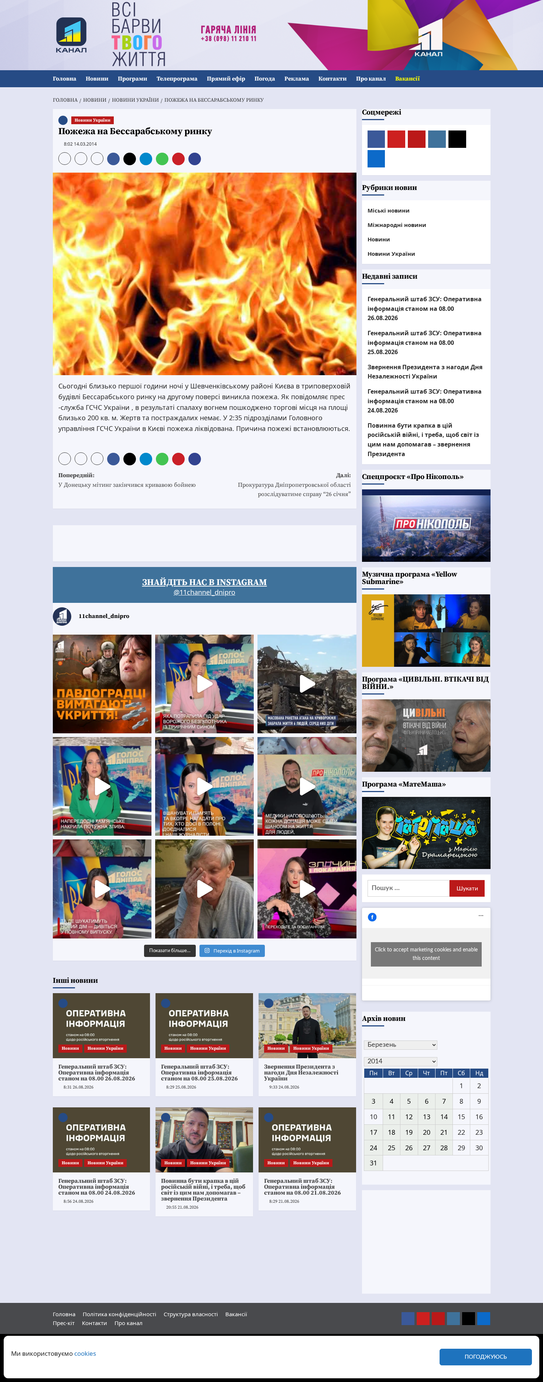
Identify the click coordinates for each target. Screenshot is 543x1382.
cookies (85, 1353)
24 (373, 1147)
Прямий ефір (226, 78)
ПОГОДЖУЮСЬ (486, 1357)
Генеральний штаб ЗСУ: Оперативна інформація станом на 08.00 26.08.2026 (96, 1072)
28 (444, 1147)
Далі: (294, 485)
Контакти (332, 78)
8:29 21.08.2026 (284, 1201)
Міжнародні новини (397, 224)
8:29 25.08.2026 (181, 1087)
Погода (265, 78)
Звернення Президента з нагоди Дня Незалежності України (301, 1072)
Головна (64, 78)
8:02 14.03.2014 (80, 144)
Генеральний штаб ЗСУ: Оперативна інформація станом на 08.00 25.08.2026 (199, 1072)
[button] (486, 78)
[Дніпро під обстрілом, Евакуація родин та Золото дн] (102, 888)
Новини (97, 78)
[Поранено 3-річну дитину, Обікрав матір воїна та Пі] (102, 786)
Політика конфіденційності (119, 1314)
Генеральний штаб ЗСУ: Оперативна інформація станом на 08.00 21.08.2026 (302, 1186)
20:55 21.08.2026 (182, 1207)
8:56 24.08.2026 (78, 1201)
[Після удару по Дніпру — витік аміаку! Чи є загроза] (204, 888)
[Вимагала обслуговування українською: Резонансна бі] (306, 888)
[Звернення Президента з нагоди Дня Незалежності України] (307, 1025)
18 (391, 1132)
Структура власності (191, 1314)
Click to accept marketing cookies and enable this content (426, 954)
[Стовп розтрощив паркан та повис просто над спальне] (204, 786)
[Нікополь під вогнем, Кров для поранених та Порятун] (306, 786)
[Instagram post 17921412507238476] (306, 684)
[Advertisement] (187, 541)
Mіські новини (389, 210)
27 (426, 1147)
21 (444, 1132)
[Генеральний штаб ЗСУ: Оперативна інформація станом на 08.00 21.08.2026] (307, 1139)
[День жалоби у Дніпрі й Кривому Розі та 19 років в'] (204, 684)
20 (426, 1132)
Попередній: (127, 480)
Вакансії (407, 78)
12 (409, 1116)
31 (373, 1162)
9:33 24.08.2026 (284, 1087)
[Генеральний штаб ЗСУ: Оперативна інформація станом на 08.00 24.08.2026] (101, 1139)
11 (391, 1116)
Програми (132, 78)
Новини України (92, 120)
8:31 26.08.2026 (78, 1087)
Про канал (371, 78)
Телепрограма (177, 78)
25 (391, 1147)
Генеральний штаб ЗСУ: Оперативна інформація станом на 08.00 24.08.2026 (96, 1186)
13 (426, 1116)
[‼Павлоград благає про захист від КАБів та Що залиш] (102, 684)
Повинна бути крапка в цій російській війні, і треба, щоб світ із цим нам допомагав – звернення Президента (203, 1189)
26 (409, 1147)
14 (444, 1116)
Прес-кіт (64, 1323)
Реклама (296, 78)
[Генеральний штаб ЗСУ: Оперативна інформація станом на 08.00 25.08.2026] (204, 1025)
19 (409, 1132)
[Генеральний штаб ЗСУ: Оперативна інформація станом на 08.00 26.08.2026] (101, 1025)
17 (373, 1132)
